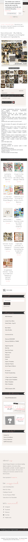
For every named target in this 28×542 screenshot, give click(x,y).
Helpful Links (8, 517)
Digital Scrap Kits (9, 345)
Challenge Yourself (7, 492)
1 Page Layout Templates (11, 377)
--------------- (8, 318)
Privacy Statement (8, 439)
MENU (15, 17)
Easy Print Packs (9, 350)
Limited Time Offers (9, 321)
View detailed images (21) (14, 68)
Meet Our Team (7, 489)
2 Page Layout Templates (11, 379)
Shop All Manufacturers (10, 397)
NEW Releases (8, 316)
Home (2, 24)
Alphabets (7, 357)
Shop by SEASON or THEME (12, 341)
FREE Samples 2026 (10, 388)
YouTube (7, 515)
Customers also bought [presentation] (14, 159)
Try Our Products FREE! (9, 494)
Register (24, 3)
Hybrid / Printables (9, 361)
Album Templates (9, 381)
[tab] (14, 159)
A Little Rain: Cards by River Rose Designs (8, 198)
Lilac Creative (22, 539)
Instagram (7, 507)
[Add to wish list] (13, 102)
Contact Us (6, 435)
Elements (7, 354)
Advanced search (7, 306)
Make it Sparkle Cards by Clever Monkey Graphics (19, 223)
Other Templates (9, 384)
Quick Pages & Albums (10, 366)
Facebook (7, 509)
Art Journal (7, 370)
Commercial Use (9, 334)
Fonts (6, 359)
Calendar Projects (9, 363)
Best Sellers (8, 327)
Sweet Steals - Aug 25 (10, 323)
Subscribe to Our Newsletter (10, 497)
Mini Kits (7, 348)
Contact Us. (14, 477)
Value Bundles (9, 24)
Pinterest (7, 512)
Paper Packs (8, 352)
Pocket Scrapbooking (10, 372)
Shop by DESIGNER (10, 339)
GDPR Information (8, 441)
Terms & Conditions (8, 437)
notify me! (5, 98)
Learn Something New (8, 486)
